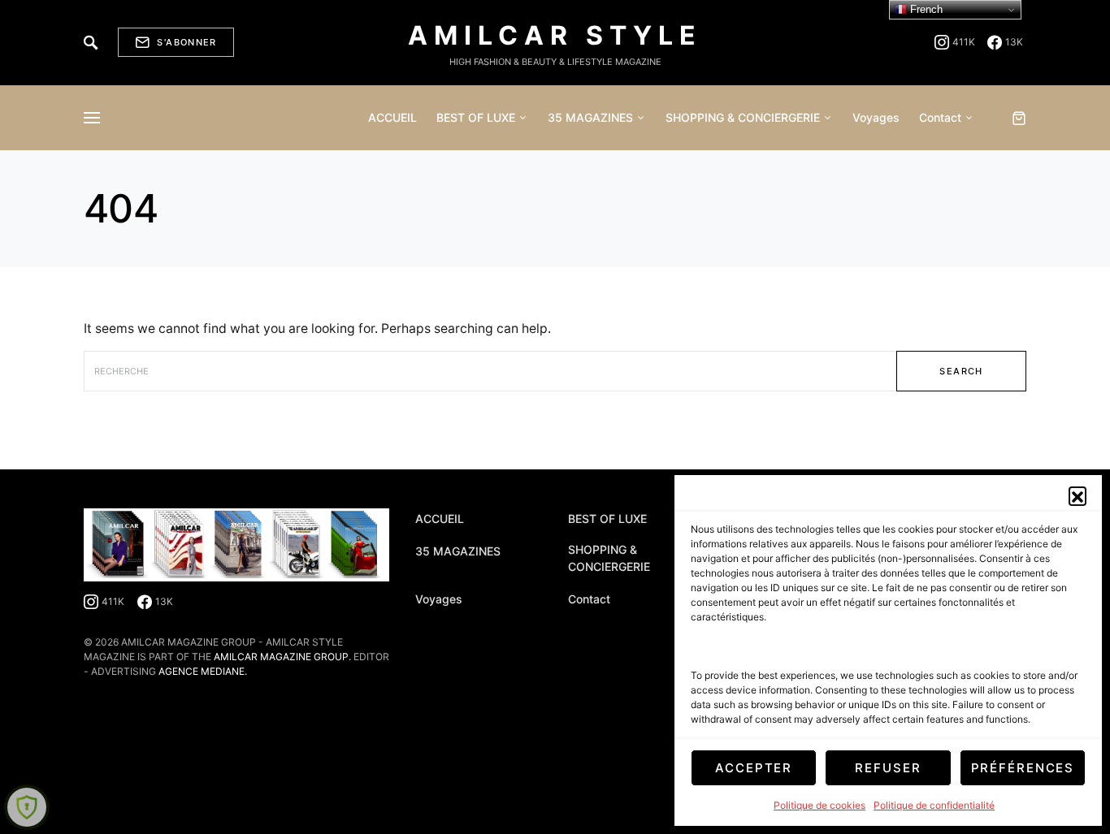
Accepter (753, 768)
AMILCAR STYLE (555, 35)
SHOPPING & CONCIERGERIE (609, 557)
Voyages (438, 599)
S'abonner (186, 42)
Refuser (888, 768)
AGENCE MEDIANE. (202, 671)
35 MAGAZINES (458, 551)
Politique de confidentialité (934, 805)
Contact (589, 599)
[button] (1077, 495)
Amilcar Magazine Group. (282, 656)
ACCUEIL (439, 518)
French (925, 9)
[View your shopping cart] (1019, 118)
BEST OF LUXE (607, 518)
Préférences (1023, 768)
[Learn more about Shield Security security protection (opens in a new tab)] (27, 807)
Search (960, 371)
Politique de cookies (819, 805)
